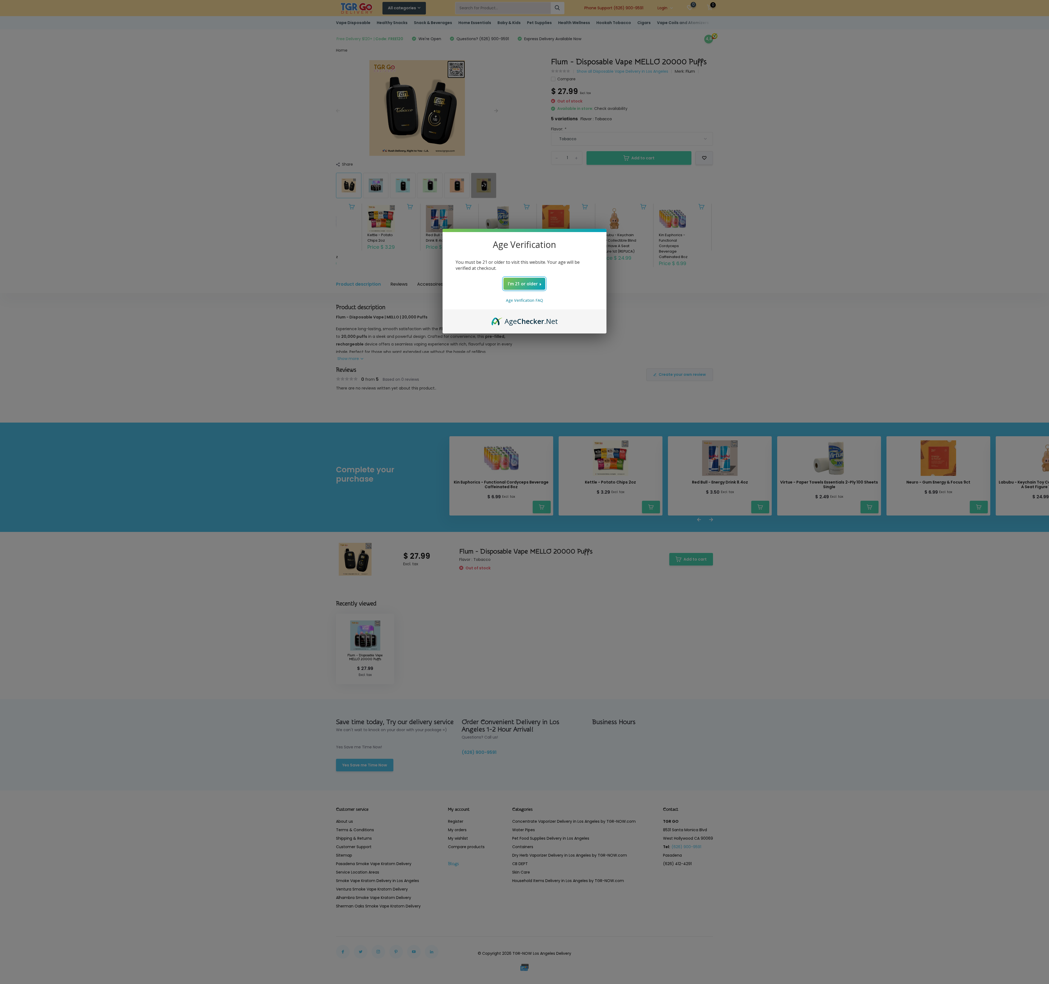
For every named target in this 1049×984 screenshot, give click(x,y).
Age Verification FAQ (524, 300)
